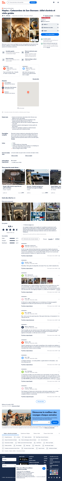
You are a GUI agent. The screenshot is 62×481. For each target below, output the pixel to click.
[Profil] (58, 2)
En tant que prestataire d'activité (54, 459)
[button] (6, 15)
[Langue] (54, 2)
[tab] (10, 433)
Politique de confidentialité (49, 427)
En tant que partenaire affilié (54, 466)
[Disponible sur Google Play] (23, 459)
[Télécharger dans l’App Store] (23, 464)
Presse (45, 464)
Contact (30, 458)
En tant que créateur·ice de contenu (55, 462)
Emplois (45, 460)
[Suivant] (59, 182)
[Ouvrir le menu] (59, 246)
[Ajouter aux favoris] (24, 171)
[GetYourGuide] (3, 2)
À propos (45, 458)
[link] (13, 182)
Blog (45, 462)
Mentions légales (32, 460)
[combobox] (18, 2)
